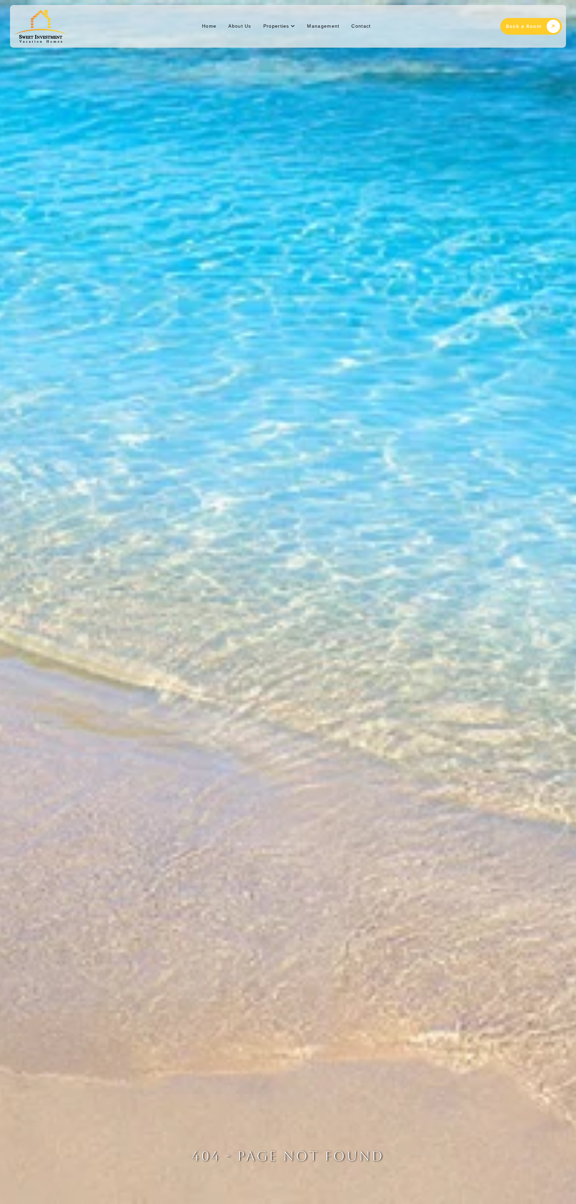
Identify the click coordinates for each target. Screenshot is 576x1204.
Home (209, 26)
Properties (277, 26)
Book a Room (524, 26)
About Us (239, 26)
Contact (361, 26)
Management (323, 26)
